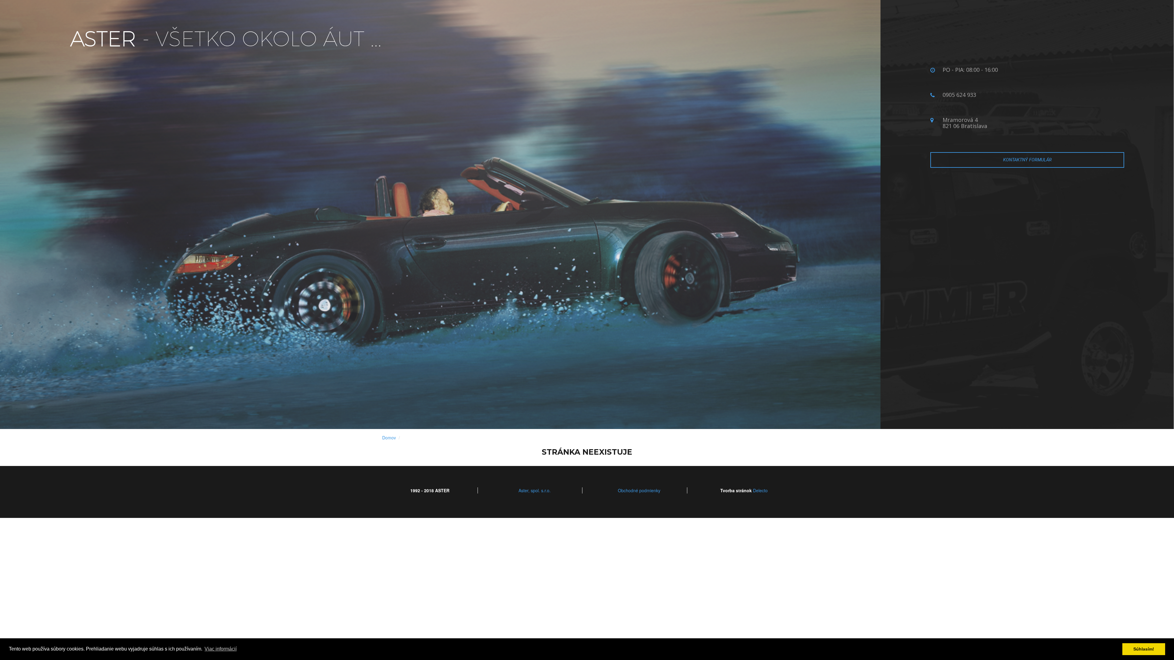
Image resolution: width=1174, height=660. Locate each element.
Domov (389, 438)
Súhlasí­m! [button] (1143, 649)
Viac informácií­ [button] (221, 648)
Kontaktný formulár (1027, 160)
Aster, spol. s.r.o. (535, 490)
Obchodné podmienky (639, 490)
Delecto (760, 490)
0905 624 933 (959, 94)
